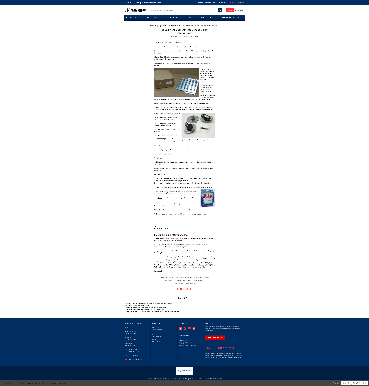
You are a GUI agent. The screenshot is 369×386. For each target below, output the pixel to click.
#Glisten (188, 280)
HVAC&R (189, 17)
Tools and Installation (230, 17)
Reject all (346, 383)
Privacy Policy (160, 379)
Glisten (160, 198)
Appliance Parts (132, 17)
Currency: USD (222, 2)
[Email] (181, 289)
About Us (200, 2)
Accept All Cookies (359, 383)
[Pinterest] (190, 289)
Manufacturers (207, 17)
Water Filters (152, 17)
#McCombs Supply (198, 280)
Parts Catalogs (183, 340)
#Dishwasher (164, 277)
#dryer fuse (178, 277)
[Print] (184, 289)
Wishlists (154, 334)
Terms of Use (151, 379)
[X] (187, 289)
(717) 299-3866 (133, 355)
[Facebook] (178, 289)
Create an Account (157, 329)
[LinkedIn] (193, 328)
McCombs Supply (205, 95)
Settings (336, 383)
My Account (155, 327)
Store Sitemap (156, 341)
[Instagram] (184, 328)
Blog (214, 2)
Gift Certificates (157, 337)
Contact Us (208, 2)
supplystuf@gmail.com (135, 359)
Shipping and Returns (185, 343)
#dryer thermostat (203, 277)
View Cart (155, 339)
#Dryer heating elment (190, 277)
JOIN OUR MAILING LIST (215, 337)
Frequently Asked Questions (187, 345)
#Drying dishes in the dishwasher (175, 280)
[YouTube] (189, 328)
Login (153, 332)
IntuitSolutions (217, 379)
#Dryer (171, 277)
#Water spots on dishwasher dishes (184, 283)
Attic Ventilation (172, 17)
